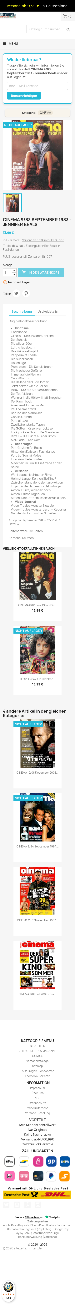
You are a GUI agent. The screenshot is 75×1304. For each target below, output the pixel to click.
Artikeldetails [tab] (48, 312)
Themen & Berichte (37, 1076)
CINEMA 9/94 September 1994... (38, 846)
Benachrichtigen (24, 96)
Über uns (38, 1093)
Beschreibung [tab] (22, 312)
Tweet (16, 293)
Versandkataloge (37, 1061)
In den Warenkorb (41, 272)
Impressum (37, 1088)
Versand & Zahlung (37, 1113)
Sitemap (37, 1066)
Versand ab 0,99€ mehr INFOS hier (43, 240)
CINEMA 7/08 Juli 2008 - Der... (38, 994)
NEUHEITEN (37, 1046)
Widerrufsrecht (37, 1108)
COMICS (37, 1056)
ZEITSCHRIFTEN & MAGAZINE (37, 1051)
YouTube (17, 1205)
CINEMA (45, 113)
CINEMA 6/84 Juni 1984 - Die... (37, 605)
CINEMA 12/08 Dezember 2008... (37, 772)
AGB (37, 1098)
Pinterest (26, 293)
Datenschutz (37, 1103)
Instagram (38, 1205)
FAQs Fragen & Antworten (37, 1071)
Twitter (6, 1205)
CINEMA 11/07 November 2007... (37, 920)
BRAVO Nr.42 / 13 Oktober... (37, 679)
